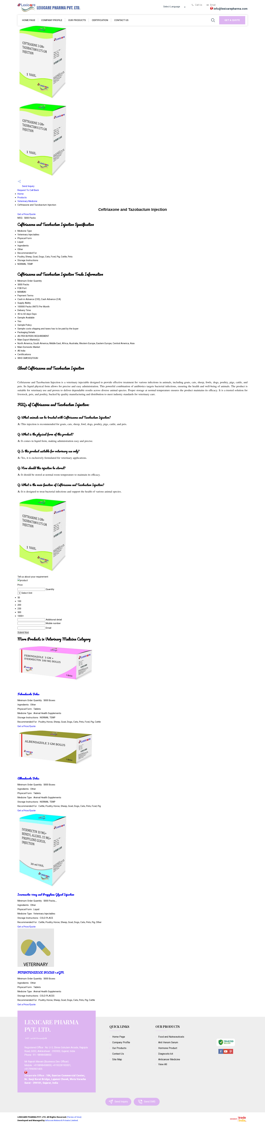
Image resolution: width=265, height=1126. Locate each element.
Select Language (171, 6)
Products (22, 197)
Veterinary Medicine (27, 201)
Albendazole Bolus (28, 778)
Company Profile (51, 20)
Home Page (28, 20)
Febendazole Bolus (28, 694)
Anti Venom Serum (168, 1042)
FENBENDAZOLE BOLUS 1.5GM (40, 972)
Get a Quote (232, 20)
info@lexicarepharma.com (231, 8)
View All (162, 1064)
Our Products (77, 20)
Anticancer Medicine (169, 1059)
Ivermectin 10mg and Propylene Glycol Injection (45, 894)
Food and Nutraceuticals (171, 1036)
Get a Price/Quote (26, 214)
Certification (100, 20)
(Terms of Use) (74, 1117)
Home (20, 193)
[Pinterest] (230, 1053)
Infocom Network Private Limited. (61, 1120)
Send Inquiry (27, 186)
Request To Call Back (28, 190)
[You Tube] (225, 1053)
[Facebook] (220, 1053)
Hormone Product (167, 1048)
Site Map (117, 1059)
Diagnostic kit (165, 1053)
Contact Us (121, 20)
